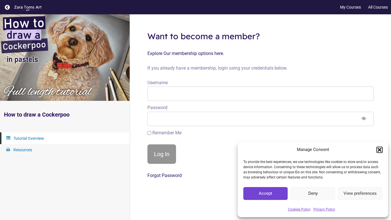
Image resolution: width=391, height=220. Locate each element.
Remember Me (166, 132)
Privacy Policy (324, 209)
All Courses (378, 7)
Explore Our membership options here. (185, 53)
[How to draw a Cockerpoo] (65, 57)
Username (157, 82)
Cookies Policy (299, 209)
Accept (265, 193)
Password (157, 107)
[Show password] (364, 119)
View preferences (360, 193)
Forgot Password (164, 175)
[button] (379, 150)
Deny (313, 193)
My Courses (350, 7)
